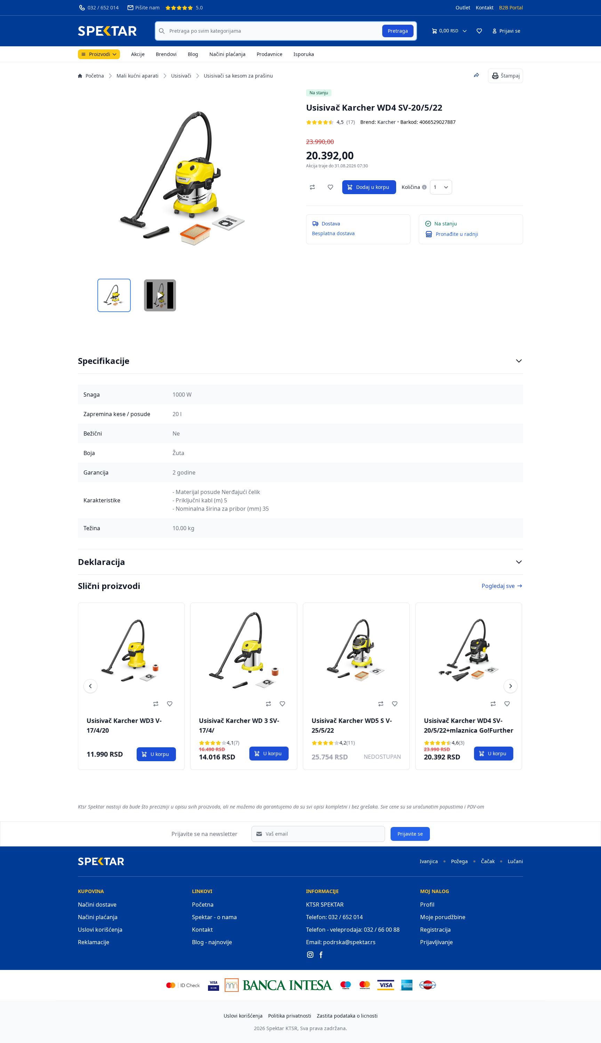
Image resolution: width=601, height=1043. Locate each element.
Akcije (138, 54)
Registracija (435, 929)
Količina (411, 187)
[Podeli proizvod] (476, 75)
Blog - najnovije (212, 942)
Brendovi (166, 54)
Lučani (515, 861)
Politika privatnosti (289, 1015)
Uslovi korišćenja (100, 929)
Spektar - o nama (214, 917)
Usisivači (181, 75)
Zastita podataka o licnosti (347, 1015)
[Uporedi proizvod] (312, 187)
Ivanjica (429, 861)
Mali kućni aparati (138, 75)
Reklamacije (93, 942)
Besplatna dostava (333, 233)
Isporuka (304, 54)
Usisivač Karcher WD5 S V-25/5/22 (351, 725)
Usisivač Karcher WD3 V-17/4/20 (124, 725)
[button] (479, 31)
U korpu (160, 754)
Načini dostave (97, 904)
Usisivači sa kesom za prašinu (238, 75)
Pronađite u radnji (457, 234)
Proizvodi (99, 54)
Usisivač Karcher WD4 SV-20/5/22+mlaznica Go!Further (468, 725)
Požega (459, 861)
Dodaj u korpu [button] (372, 187)
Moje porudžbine (442, 917)
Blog (193, 54)
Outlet (463, 7)
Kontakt (485, 7)
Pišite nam (147, 7)
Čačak (488, 861)
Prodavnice (269, 54)
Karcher (386, 122)
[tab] (114, 295)
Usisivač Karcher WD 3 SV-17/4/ (239, 725)
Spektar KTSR (281, 1028)
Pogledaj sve (498, 586)
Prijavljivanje (436, 942)
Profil (427, 904)
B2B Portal (511, 7)
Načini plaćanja (227, 54)
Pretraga (398, 30)
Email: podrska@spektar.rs (341, 942)
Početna (95, 75)
